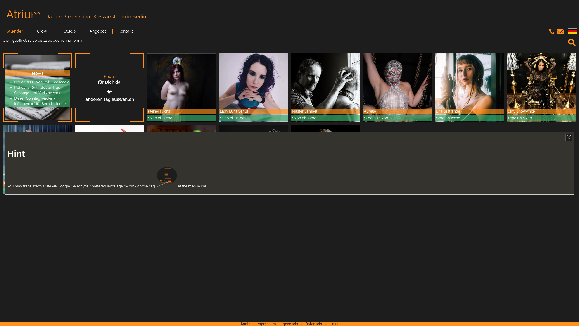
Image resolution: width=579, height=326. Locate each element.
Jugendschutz (291, 324)
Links (333, 324)
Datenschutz (316, 324)
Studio (70, 31)
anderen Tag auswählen (109, 99)
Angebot (98, 31)
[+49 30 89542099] (552, 33)
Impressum (266, 324)
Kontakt (125, 31)
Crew (42, 31)
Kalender (14, 31)
